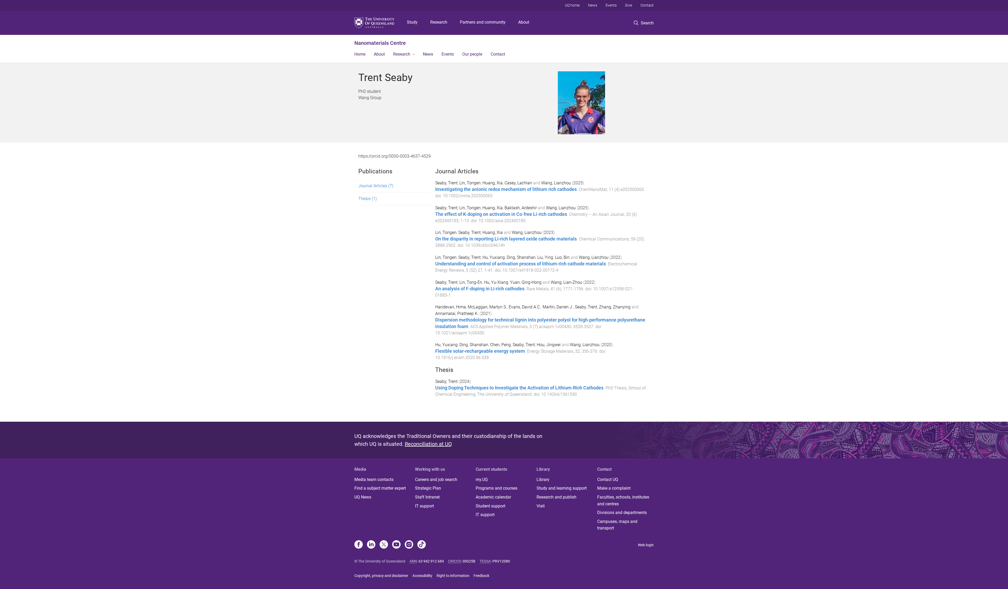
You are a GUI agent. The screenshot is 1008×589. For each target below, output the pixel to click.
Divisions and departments (622, 512)
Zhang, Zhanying (615, 306)
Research (438, 22)
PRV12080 (501, 561)
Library (543, 479)
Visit (541, 506)
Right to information (453, 576)
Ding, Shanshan (521, 257)
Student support (490, 506)
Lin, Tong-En (470, 282)
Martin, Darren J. (558, 306)
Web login (646, 545)
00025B (469, 561)
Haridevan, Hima (450, 306)
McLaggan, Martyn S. (487, 306)
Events (611, 5)
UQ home (572, 5)
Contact (647, 5)
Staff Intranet (427, 497)
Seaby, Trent (446, 182)
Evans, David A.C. (525, 306)
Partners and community (483, 22)
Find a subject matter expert (380, 488)
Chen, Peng (500, 344)
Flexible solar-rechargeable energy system (480, 351)
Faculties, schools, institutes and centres (623, 500)
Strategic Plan (428, 488)
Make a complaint (614, 488)
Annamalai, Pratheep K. (457, 313)
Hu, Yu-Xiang (496, 282)
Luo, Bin (562, 257)
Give (628, 5)
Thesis (367, 198)
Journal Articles (375, 185)
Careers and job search (436, 479)
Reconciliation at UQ (428, 444)
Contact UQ (607, 479)
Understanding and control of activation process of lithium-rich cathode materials (520, 263)
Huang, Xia (492, 182)
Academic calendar (493, 497)
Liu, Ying (545, 257)
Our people (472, 54)
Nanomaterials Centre (380, 43)
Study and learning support (562, 488)
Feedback (481, 576)
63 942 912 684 (431, 561)
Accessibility (422, 576)
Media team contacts (373, 479)
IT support (424, 506)
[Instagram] (409, 545)
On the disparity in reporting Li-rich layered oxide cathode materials (506, 239)
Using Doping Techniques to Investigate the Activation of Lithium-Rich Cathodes (519, 387)
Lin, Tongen (470, 182)
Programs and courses (496, 488)
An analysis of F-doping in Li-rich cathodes (479, 288)
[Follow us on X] (384, 545)
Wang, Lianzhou (556, 182)
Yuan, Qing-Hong (526, 282)
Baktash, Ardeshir (521, 207)
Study (412, 22)
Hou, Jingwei (549, 344)
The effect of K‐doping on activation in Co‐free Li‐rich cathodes (501, 214)
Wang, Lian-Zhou (566, 282)
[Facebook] (358, 545)
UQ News (362, 497)
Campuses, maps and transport (617, 525)
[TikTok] (421, 545)
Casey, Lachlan (518, 182)
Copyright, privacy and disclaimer (381, 576)
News (592, 5)
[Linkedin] (371, 545)
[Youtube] (396, 545)
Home (359, 54)
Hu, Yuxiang (493, 257)
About (523, 22)
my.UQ (482, 479)
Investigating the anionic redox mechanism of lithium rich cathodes (506, 189)
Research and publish (556, 497)
